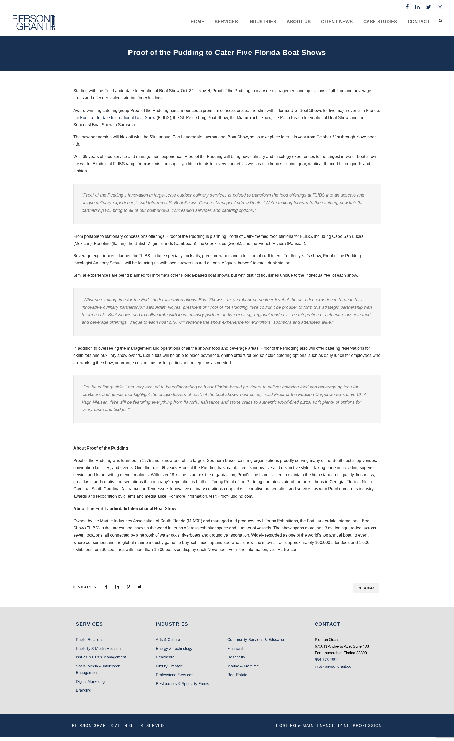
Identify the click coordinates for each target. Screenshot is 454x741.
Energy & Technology (174, 648)
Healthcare (165, 657)
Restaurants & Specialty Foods (182, 683)
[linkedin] (417, 7)
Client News (337, 21)
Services (226, 21)
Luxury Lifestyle (169, 666)
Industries (262, 21)
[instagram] (440, 7)
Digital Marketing (90, 681)
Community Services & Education (256, 639)
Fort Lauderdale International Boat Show (118, 117)
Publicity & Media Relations (99, 648)
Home (197, 21)
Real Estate (237, 674)
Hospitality (236, 657)
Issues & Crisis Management (101, 657)
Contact (419, 21)
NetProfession (363, 725)
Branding (83, 690)
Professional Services (174, 674)
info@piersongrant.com (335, 666)
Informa (366, 587)
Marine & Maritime (243, 666)
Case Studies (380, 21)
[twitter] (428, 7)
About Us (299, 21)
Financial (235, 648)
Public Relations (90, 639)
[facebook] (407, 7)
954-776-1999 (326, 659)
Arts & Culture (168, 639)
